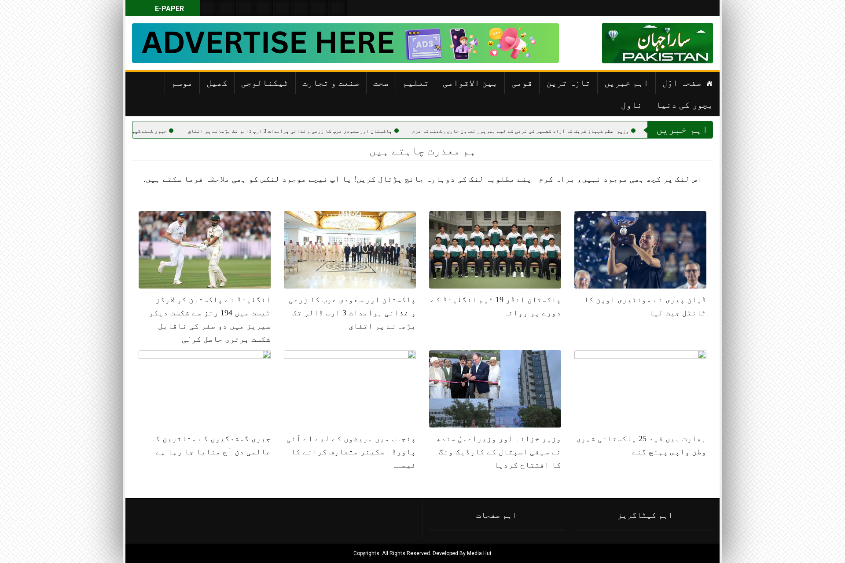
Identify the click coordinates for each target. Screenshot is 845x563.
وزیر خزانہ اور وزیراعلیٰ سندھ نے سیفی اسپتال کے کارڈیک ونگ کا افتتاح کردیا (498, 451)
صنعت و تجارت (331, 83)
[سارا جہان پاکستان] (686, 43)
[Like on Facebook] (227, 8)
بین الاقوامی (470, 83)
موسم (182, 83)
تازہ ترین (568, 83)
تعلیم (416, 83)
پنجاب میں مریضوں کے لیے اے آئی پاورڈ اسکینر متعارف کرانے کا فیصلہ (351, 451)
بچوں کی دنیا (684, 105)
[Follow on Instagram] (338, 8)
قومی (522, 83)
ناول (631, 105)
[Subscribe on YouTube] (264, 8)
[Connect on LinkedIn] (301, 8)
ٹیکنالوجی (265, 83)
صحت (381, 83)
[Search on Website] (208, 8)
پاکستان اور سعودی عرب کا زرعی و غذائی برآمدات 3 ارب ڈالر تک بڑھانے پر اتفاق (323, 131)
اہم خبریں (626, 83)
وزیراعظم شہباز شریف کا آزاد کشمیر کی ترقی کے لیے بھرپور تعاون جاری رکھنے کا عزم (553, 131)
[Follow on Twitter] (245, 8)
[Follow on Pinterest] (282, 8)
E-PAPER (168, 8)
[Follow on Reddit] (319, 8)
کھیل (217, 83)
